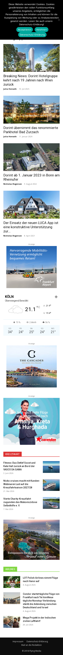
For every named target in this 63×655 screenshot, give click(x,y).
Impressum (18, 641)
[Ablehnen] (58, 20)
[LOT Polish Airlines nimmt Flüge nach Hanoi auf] (11, 582)
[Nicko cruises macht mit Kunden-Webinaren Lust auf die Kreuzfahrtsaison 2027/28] (51, 485)
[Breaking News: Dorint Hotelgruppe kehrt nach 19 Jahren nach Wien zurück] (31, 58)
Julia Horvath (10, 89)
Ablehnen (41, 29)
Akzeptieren (24, 29)
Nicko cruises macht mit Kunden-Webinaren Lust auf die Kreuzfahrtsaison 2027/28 (21, 484)
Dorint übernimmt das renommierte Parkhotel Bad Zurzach (30, 130)
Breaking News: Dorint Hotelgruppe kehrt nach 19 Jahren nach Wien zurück (30, 80)
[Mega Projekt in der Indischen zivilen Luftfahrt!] (11, 622)
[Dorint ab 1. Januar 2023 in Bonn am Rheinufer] (31, 157)
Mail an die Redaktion (31, 645)
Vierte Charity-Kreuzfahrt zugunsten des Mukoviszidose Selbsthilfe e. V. (20, 502)
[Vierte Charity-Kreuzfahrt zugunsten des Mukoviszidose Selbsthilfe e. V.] (51, 503)
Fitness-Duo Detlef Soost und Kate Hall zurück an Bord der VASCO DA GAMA (19, 466)
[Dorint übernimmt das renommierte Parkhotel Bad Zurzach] (31, 109)
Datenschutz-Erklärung (37, 641)
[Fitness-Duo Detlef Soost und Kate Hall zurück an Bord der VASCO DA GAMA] (51, 467)
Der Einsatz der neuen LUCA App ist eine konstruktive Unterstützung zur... (30, 227)
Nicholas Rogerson (12, 184)
